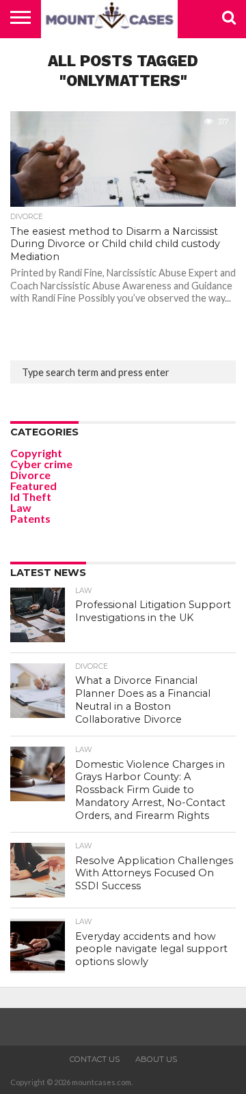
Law (20, 507)
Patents (30, 518)
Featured (33, 485)
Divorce (30, 474)
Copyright (36, 452)
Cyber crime (41, 463)
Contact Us (95, 1059)
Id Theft (30, 496)
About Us (156, 1059)
